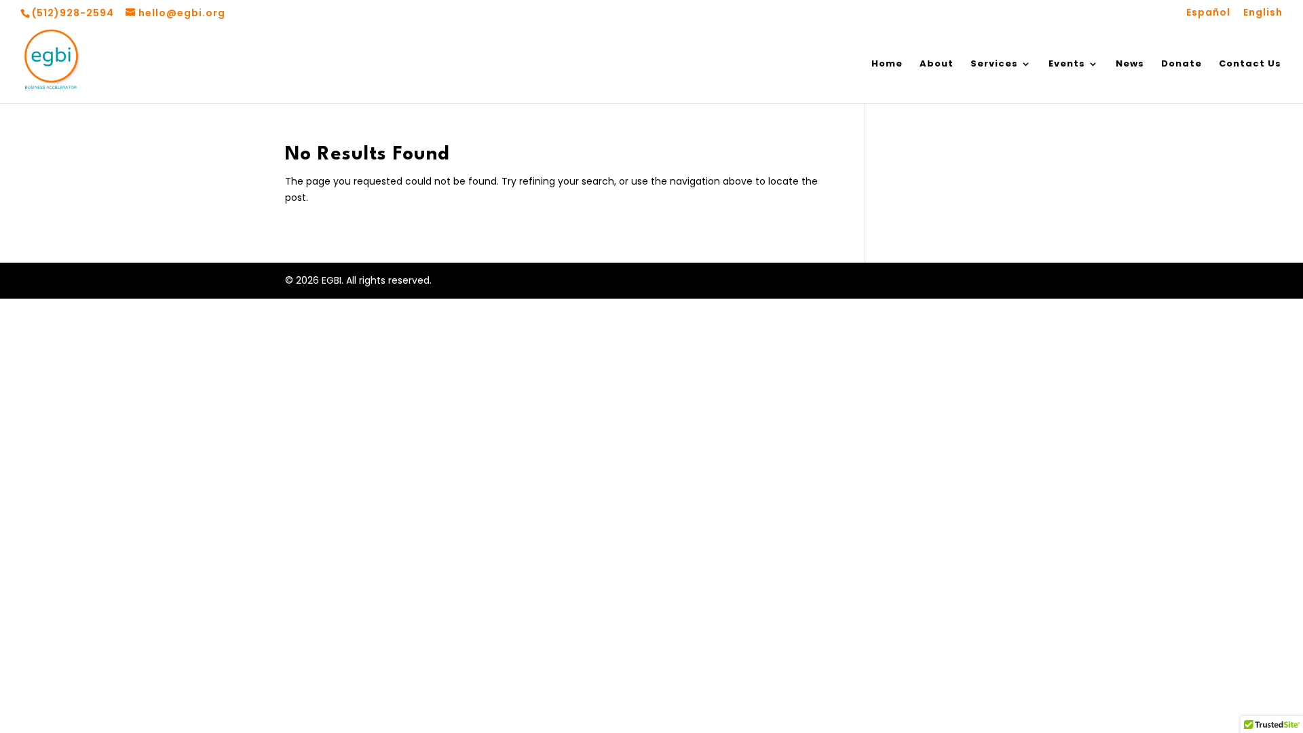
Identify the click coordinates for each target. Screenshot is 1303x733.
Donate (1181, 64)
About (936, 64)
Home (887, 64)
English (1263, 13)
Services (994, 64)
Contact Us (1250, 64)
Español (1208, 13)
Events (1067, 64)
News (1130, 64)
